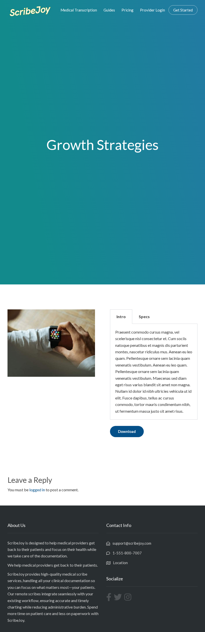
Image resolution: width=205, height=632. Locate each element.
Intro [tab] (121, 316)
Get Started (183, 10)
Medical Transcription (78, 10)
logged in (37, 489)
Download (127, 431)
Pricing (128, 10)
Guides (109, 10)
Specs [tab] (144, 316)
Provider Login (152, 10)
